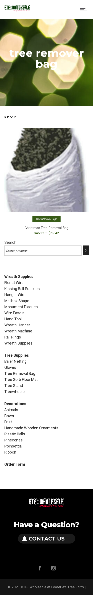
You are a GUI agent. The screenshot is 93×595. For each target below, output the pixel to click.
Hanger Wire (15, 294)
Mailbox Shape (16, 300)
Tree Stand (13, 385)
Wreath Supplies (18, 343)
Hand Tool (13, 319)
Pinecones (13, 440)
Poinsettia (13, 446)
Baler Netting (15, 361)
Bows (9, 416)
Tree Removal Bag (19, 373)
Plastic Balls (14, 434)
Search (10, 242)
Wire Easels (14, 313)
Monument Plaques (21, 307)
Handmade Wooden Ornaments (31, 428)
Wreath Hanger (17, 325)
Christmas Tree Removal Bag (46, 228)
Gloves (10, 367)
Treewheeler (15, 391)
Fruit (8, 422)
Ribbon (10, 452)
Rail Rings (12, 337)
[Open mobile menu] (84, 9)
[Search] (86, 250)
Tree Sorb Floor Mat (21, 379)
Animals (11, 409)
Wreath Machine (18, 331)
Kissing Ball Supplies (22, 288)
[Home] (17, 10)
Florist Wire (14, 282)
